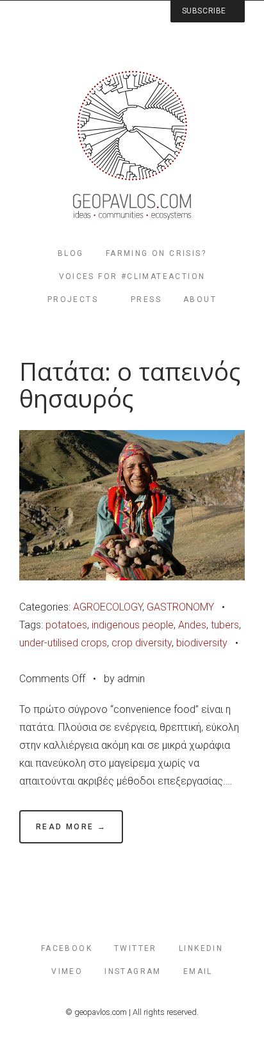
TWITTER (135, 948)
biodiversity (201, 643)
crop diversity (141, 643)
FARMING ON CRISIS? (156, 253)
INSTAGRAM (132, 971)
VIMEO (67, 971)
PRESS (146, 299)
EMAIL (198, 971)
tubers (225, 625)
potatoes (66, 625)
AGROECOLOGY (107, 607)
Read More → (71, 826)
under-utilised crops (63, 643)
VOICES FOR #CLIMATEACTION (132, 276)
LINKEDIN (201, 948)
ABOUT (200, 299)
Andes (192, 625)
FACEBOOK (66, 948)
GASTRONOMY (180, 607)
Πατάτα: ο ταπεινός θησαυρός (129, 385)
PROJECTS (72, 299)
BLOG (71, 253)
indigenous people (133, 625)
